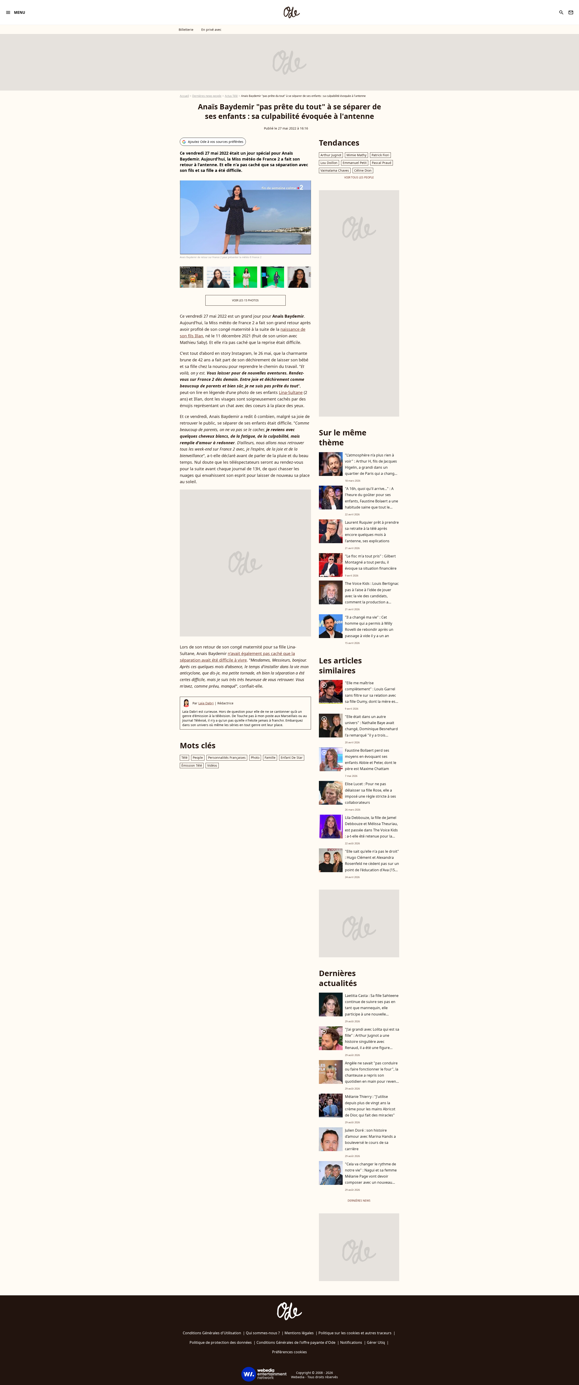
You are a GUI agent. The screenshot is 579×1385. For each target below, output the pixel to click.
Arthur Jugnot (330, 155)
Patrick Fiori (380, 155)
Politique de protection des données (221, 1342)
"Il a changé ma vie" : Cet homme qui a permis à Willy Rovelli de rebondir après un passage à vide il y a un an (369, 626)
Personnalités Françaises (227, 757)
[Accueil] (291, 12)
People (198, 757)
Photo (255, 757)
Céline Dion (363, 170)
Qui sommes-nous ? (263, 1332)
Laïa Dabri (206, 703)
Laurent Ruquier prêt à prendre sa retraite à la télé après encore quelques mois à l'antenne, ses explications (372, 531)
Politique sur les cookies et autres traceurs (355, 1332)
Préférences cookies (289, 1351)
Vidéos (212, 765)
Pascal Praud (381, 163)
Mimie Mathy (356, 155)
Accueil (184, 96)
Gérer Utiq (376, 1342)
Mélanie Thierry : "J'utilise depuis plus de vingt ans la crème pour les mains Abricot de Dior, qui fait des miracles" (370, 1106)
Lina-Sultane (291, 392)
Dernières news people (206, 96)
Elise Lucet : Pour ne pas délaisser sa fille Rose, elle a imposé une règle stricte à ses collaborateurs (370, 793)
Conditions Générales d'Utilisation (212, 1332)
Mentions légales (299, 1332)
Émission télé (191, 765)
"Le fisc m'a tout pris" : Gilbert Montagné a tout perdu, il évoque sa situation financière (370, 562)
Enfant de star (292, 757)
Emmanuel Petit (355, 163)
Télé (184, 757)
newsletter (571, 12)
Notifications (351, 1342)
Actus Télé (231, 96)
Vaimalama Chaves (334, 170)
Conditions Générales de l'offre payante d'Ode (295, 1342)
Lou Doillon (328, 163)
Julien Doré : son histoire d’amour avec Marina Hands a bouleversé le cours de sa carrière (370, 1139)
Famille (270, 757)
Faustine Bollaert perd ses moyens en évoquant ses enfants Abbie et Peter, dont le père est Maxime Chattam (370, 759)
